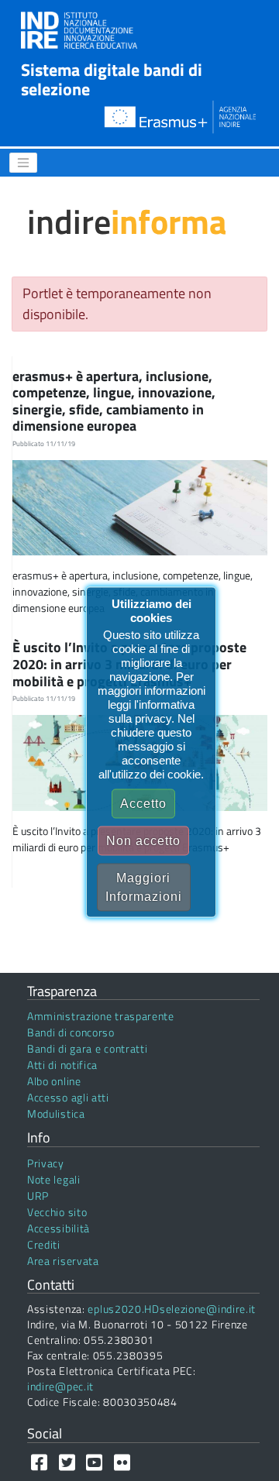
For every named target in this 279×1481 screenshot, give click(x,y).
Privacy (45, 1163)
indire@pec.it (60, 1386)
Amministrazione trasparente (100, 1016)
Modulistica (56, 1113)
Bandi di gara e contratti (87, 1048)
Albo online (54, 1081)
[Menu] (23, 163)
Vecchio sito (57, 1212)
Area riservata (63, 1260)
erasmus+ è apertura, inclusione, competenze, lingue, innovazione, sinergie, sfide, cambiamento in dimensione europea (113, 401)
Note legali (54, 1179)
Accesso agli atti (68, 1097)
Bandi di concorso (71, 1032)
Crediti (43, 1244)
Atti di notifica (62, 1065)
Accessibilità (58, 1228)
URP (38, 1195)
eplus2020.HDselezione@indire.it (172, 1309)
